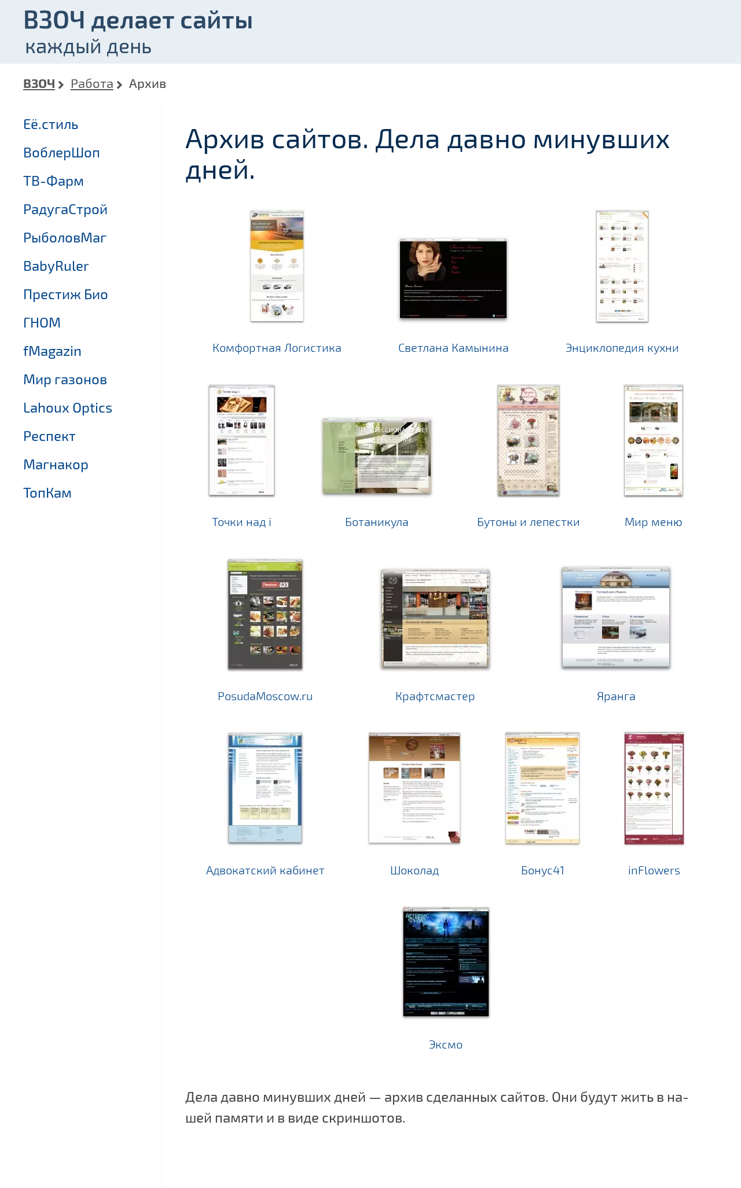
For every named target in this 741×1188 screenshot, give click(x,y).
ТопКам (47, 492)
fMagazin (52, 350)
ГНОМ (42, 322)
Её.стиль (50, 123)
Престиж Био (65, 293)
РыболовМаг (65, 237)
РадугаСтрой (65, 208)
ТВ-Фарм (53, 180)
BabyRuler (56, 265)
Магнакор (56, 463)
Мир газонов (65, 378)
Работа (92, 82)
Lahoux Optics (67, 407)
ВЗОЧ (39, 82)
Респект (49, 435)
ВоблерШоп (61, 152)
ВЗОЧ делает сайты (138, 18)
